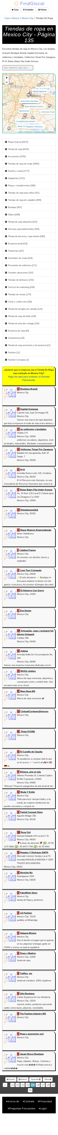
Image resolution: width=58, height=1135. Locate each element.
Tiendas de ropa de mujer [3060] (23, 163)
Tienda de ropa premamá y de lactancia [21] (28, 345)
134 (27, 1085)
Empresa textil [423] (17, 243)
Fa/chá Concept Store (31, 812)
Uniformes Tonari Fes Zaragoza (36, 449)
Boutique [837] (14, 207)
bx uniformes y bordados (33, 429)
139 (53, 1085)
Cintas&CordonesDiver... (26, 121)
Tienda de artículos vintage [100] (23, 323)
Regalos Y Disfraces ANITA (34, 852)
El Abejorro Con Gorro (32, 590)
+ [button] (7, 78)
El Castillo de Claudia (31, 751)
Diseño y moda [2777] (18, 171)
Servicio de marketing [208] (21, 287)
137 (43, 1085)
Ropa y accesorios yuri (32, 1034)
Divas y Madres (28, 953)
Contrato (29, 1101)
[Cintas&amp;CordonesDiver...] (25, 115)
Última (47, 1079)
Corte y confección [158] (19, 301)
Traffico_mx (26, 973)
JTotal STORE (27, 731)
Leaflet (20, 132)
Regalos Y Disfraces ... (35, 126)
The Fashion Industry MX (33, 1013)
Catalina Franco (27, 550)
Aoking (24, 651)
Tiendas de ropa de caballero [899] (24, 200)
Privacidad (45, 1101)
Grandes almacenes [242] (20, 272)
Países (43, 10)
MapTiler (29, 132)
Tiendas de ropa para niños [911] (23, 192)
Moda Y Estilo (23, 126)
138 (48, 1085)
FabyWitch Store (28, 893)
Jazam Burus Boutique (29, 101)
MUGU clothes (28, 671)
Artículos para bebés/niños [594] (23, 229)
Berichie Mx (24, 111)
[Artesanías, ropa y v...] (32, 118)
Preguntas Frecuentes (22, 1108)
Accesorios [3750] (16, 156)
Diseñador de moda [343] (19, 258)
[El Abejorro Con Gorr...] (9, 128)
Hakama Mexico (28, 933)
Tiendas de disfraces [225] (20, 280)
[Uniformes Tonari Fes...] (49, 106)
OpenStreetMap (40, 132)
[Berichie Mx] (23, 105)
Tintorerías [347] (15, 251)
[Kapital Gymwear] (39, 85)
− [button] (7, 82)
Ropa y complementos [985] (21, 185)
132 (17, 1085)
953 (30, 1090)
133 (22, 1085)
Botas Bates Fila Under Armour (36, 489)
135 (33, 1085)
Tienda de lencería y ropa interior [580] (26, 236)
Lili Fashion (26, 913)
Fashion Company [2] (18, 359)
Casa (15, 10)
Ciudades (28, 10)
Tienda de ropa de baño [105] (21, 316)
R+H (22, 469)
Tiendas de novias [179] (19, 294)
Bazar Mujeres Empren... (35, 106)
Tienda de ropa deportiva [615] (22, 222)
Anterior (23, 1079)
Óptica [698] (13, 214)
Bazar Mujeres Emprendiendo (35, 530)
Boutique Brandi (43, 88)
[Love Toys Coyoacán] (24, 118)
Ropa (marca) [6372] (17, 142)
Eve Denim (25, 610)
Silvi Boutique (27, 993)
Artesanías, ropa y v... (33, 124)
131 (12, 1085)
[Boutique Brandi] (42, 82)
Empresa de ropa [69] (18, 330)
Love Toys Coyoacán (30, 570)
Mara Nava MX (27, 691)
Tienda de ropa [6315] (18, 149)
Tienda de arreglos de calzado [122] (24, 309)
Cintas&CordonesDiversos (34, 711)
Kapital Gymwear (40, 91)
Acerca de (13, 1101)
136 (38, 1085)
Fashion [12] (13, 352)
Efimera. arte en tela (30, 772)
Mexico (15, 18)
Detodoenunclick (29, 510)
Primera (11, 1079)
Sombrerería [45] (15, 338)
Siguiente (35, 1079)
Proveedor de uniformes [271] (22, 265)
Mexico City (27, 18)
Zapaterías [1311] (16, 178)
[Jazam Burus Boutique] (28, 95)
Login (43, 1108)
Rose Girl (26, 832)
